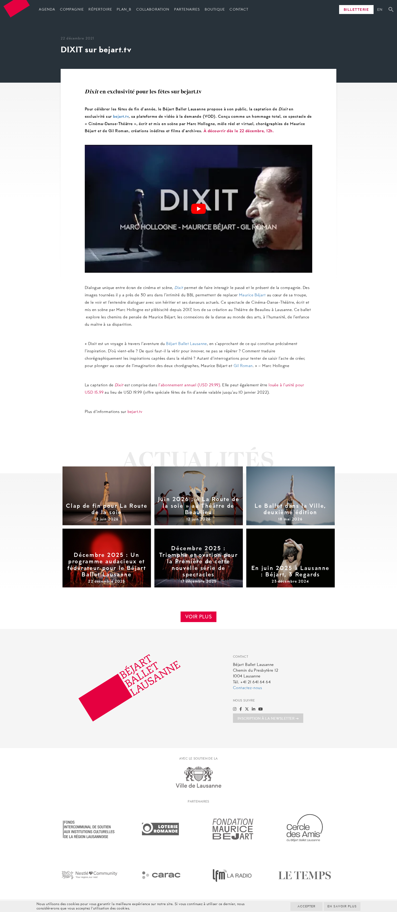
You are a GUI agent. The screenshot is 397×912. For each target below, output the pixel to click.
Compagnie (72, 9)
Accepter (306, 906)
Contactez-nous (247, 688)
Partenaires (187, 9)
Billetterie (356, 10)
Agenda (47, 9)
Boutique (215, 9)
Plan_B (124, 9)
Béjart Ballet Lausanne (186, 344)
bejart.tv (121, 117)
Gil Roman (243, 366)
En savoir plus (342, 906)
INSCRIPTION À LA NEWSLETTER (266, 719)
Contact (239, 9)
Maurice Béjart (252, 295)
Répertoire (100, 9)
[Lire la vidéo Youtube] (198, 209)
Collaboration (153, 9)
